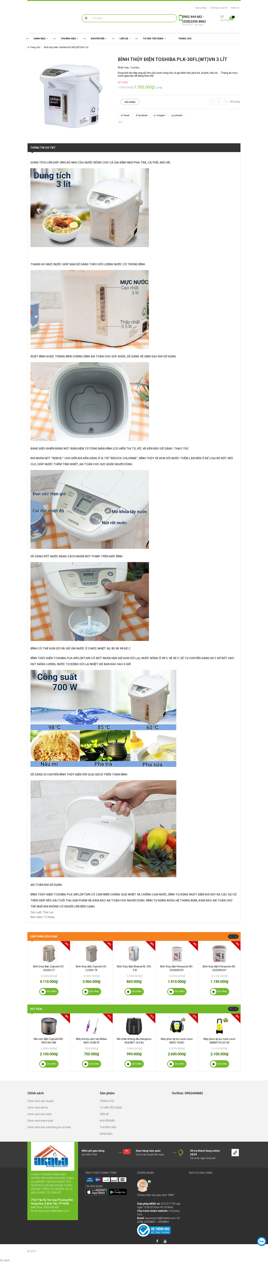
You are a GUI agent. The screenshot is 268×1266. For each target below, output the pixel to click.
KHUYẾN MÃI (107, 1120)
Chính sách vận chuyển (40, 1101)
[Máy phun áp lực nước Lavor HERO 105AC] (176, 1026)
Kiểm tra (235, 8)
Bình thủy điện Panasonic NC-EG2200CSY (219, 968)
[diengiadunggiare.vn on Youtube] (165, 1241)
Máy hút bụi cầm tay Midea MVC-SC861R (91, 1040)
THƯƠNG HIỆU (108, 1127)
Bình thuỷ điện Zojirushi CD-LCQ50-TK (91, 968)
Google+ (160, 115)
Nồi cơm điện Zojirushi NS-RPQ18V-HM (49, 1040)
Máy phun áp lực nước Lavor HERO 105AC (177, 1040)
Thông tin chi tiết (43, 147)
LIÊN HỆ (104, 1114)
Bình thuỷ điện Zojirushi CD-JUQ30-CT (48, 968)
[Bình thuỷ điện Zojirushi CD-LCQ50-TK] (91, 954)
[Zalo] (261, 1241)
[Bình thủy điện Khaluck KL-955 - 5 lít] (134, 954)
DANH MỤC (106, 1133)
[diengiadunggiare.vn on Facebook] (157, 1241)
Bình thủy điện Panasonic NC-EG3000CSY (176, 968)
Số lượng (235, 101)
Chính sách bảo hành (39, 1114)
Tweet (126, 115)
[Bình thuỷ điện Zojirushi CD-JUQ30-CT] (48, 954)
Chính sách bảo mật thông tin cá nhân (49, 1127)
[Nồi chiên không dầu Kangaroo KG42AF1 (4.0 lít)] (134, 1026)
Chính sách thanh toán (40, 1120)
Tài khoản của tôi (218, 8)
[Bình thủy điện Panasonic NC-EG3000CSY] (176, 954)
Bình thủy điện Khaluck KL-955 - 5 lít (134, 968)
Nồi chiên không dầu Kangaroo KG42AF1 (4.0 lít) (134, 1040)
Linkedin (178, 115)
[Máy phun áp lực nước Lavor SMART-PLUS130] (219, 1026)
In (122, 122)
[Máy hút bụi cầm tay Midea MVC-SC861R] (91, 1026)
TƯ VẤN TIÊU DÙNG (111, 1107)
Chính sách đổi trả (37, 1107)
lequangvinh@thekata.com (53, 1210)
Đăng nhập (200, 8)
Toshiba (134, 67)
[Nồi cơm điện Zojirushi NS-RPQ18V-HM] (48, 1026)
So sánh (5, 1260)
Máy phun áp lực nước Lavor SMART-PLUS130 (219, 1040)
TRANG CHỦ (107, 1101)
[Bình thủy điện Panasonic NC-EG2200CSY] (219, 954)
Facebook (142, 115)
